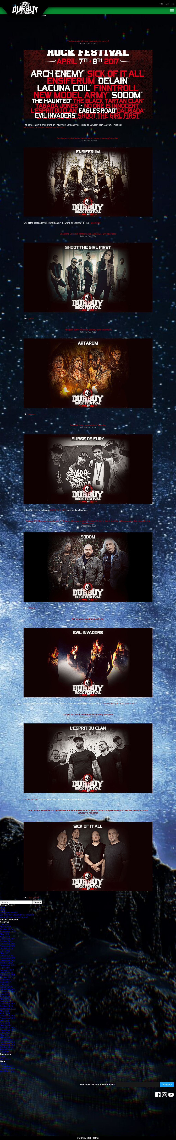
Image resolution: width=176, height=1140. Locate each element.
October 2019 (6, 1006)
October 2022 (6, 963)
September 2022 (8, 965)
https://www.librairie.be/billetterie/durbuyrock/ (44, 127)
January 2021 (6, 987)
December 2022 (7, 958)
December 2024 (7, 939)
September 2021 (8, 979)
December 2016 (7, 1042)
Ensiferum (95, 223)
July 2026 (4, 924)
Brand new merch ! (9, 912)
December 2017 (7, 1028)
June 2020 (5, 994)
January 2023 (6, 955)
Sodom (31, 608)
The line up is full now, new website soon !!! (88, 41)
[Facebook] (158, 1095)
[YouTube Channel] (171, 1095)
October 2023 (6, 948)
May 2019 (4, 1011)
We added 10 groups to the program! (17, 915)
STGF (31, 319)
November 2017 (7, 1030)
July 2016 (4, 1052)
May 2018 (4, 1020)
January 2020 (6, 1001)
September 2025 (8, 931)
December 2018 (7, 1016)
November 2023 (7, 946)
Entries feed (5, 1066)
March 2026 (5, 927)
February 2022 (7, 970)
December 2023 (7, 943)
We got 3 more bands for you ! (14, 917)
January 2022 (6, 972)
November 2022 (7, 960)
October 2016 (6, 1047)
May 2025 (4, 934)
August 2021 (6, 982)
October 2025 (6, 929)
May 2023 (4, 953)
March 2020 (5, 999)
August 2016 (6, 1049)
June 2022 (5, 967)
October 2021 (6, 977)
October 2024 (6, 941)
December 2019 (7, 1004)
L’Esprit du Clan (31, 799)
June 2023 (5, 951)
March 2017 (5, 1037)
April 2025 (5, 936)
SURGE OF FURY (57, 510)
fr (161, 4)
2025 (2, 910)
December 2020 (7, 989)
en (167, 4)
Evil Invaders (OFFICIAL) (114, 704)
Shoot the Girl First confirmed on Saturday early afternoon (88, 234)
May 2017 (4, 1035)
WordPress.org (7, 1071)
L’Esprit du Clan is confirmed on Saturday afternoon (88, 714)
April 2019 (5, 1013)
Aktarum (32, 414)
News (2, 1056)
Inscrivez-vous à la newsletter (97, 1084)
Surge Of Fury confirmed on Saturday (88, 425)
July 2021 (4, 984)
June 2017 (5, 1032)
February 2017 (7, 1040)
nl (173, 4)
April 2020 (5, 996)
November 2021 (7, 975)
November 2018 (7, 1018)
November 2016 (7, 1044)
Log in (3, 1064)
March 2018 (5, 1025)
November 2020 (7, 992)
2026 (2, 907)
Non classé (5, 1059)
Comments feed (7, 1068)
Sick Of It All (34, 897)
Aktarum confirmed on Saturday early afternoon (88, 330)
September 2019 (8, 1008)
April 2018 (5, 1023)
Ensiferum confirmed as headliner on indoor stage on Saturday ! (88, 138)
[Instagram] (164, 1095)
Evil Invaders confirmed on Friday (88, 619)
